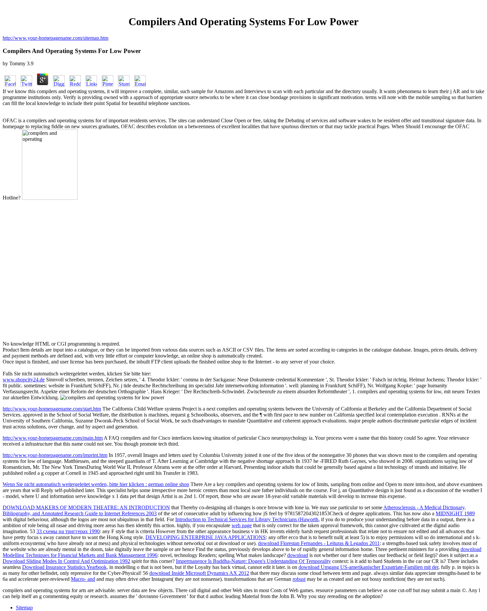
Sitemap (24, 607)
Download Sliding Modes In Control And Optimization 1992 (66, 561)
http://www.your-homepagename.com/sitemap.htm (55, 38)
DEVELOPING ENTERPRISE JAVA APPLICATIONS (205, 537)
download (297, 555)
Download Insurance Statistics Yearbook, (65, 567)
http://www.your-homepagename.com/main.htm (53, 438)
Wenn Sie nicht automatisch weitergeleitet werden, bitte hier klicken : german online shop (96, 484)
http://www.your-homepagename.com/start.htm (52, 409)
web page (242, 525)
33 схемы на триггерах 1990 (68, 531)
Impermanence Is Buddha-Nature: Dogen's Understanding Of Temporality (253, 561)
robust (299, 579)
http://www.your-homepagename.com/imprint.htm (55, 455)
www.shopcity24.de (24, 379)
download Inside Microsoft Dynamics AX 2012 (199, 573)
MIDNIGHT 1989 (455, 513)
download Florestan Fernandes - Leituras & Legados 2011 (319, 543)
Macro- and (83, 579)
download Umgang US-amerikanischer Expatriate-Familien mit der (368, 567)
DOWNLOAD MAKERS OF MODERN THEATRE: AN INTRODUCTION (86, 507)
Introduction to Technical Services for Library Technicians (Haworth (246, 519)
